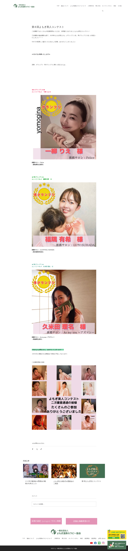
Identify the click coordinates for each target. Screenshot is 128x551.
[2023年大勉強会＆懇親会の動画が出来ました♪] (35, 471)
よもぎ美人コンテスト (38, 443)
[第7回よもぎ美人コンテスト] (92, 471)
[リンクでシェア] (41, 449)
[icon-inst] (103, 543)
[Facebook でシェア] (32, 449)
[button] (91, 6)
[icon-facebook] (95, 543)
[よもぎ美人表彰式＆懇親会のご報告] (64, 471)
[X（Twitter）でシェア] (37, 449)
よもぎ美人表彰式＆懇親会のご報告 (63, 482)
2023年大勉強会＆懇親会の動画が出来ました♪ (35, 482)
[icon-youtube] (91, 543)
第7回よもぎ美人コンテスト (91, 481)
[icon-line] (99, 543)
